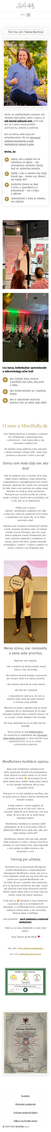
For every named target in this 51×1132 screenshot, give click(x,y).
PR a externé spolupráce (31, 948)
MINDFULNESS (36, 732)
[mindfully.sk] (25, 5)
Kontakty (25, 1096)
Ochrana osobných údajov (25, 1112)
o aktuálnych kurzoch (30, 954)
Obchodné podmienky (25, 1104)
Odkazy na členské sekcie (26, 1121)
